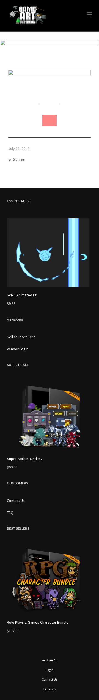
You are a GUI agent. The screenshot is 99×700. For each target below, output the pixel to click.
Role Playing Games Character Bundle (37, 622)
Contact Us (16, 500)
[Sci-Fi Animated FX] (49, 253)
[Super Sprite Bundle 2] (49, 416)
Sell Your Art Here (21, 336)
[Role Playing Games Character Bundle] (49, 580)
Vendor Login (17, 348)
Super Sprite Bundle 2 (25, 458)
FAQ (10, 512)
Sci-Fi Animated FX (22, 295)
